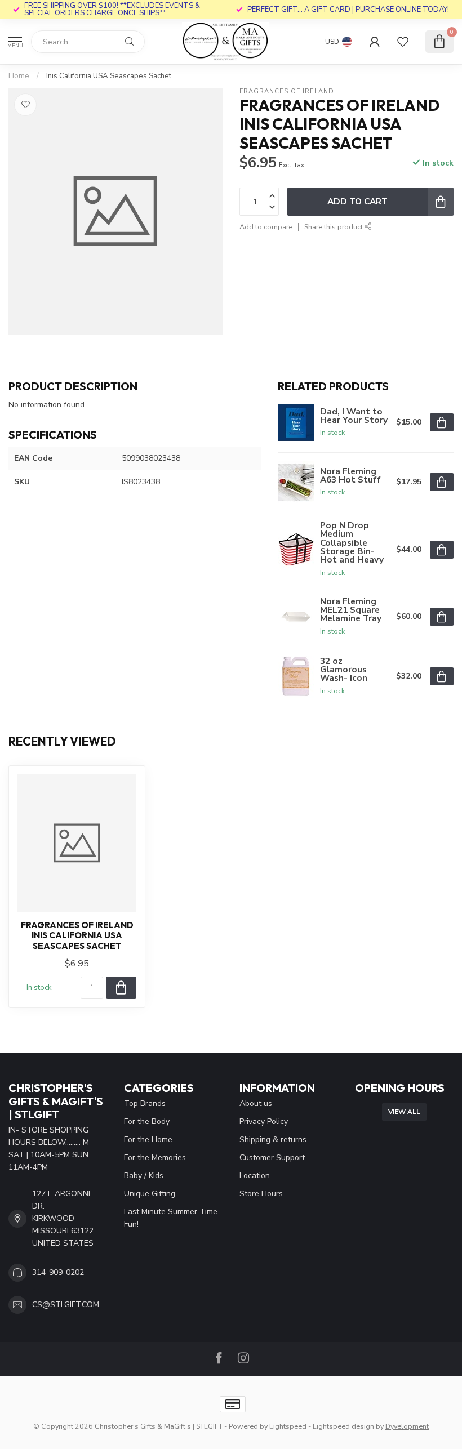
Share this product (334, 226)
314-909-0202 (58, 1272)
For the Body (147, 1121)
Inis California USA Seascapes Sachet (108, 76)
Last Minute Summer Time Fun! (170, 1217)
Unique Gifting (149, 1193)
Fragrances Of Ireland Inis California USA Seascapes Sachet (77, 935)
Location (254, 1175)
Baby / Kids (143, 1175)
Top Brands (145, 1103)
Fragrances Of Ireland (286, 91)
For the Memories (155, 1157)
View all (404, 1111)
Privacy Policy (263, 1121)
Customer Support (272, 1157)
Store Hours (261, 1193)
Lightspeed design (343, 1426)
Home (18, 76)
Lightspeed (287, 1426)
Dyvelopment (407, 1426)
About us (255, 1103)
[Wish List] (402, 41)
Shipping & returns (272, 1139)
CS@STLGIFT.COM (65, 1304)
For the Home (148, 1139)
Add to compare (265, 226)
